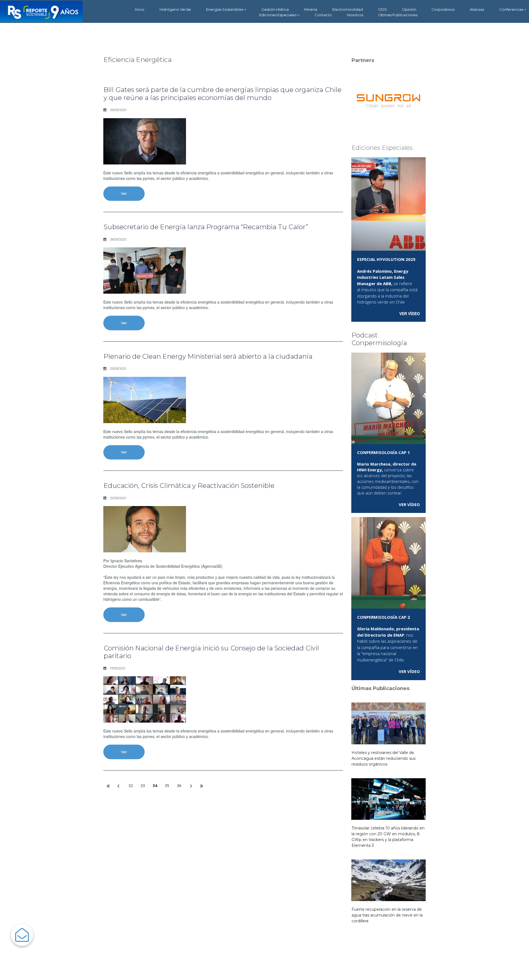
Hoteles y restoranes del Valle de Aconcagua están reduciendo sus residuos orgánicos (383, 758)
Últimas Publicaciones (397, 15)
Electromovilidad (347, 9)
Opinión (409, 9)
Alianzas (477, 9)
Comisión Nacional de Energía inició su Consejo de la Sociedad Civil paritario (211, 652)
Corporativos (443, 9)
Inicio (139, 9)
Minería (310, 9)
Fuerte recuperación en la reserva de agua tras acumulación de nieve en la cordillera (387, 915)
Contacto (323, 15)
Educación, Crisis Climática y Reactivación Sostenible (189, 486)
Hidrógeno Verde (175, 9)
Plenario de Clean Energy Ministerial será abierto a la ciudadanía (208, 356)
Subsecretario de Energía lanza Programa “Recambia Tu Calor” (206, 227)
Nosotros (355, 15)
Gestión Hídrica (275, 9)
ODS (382, 9)
